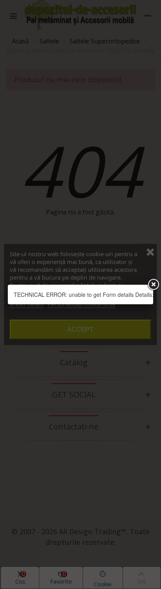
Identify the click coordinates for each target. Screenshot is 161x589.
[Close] (153, 285)
